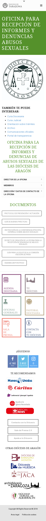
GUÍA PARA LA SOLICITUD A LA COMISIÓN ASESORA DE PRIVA (23, 254)
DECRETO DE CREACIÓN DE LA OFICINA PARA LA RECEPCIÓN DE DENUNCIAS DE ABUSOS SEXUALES (23, 242)
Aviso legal (15, 514)
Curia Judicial (14, 120)
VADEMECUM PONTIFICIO (14, 263)
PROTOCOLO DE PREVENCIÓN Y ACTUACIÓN (21, 213)
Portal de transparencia (19, 135)
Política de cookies (29, 514)
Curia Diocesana (15, 116)
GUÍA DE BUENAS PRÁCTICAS (15, 222)
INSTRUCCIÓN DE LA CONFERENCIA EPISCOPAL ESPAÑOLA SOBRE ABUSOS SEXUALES (23, 231)
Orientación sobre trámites (21, 124)
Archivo (11, 128)
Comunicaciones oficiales (20, 131)
